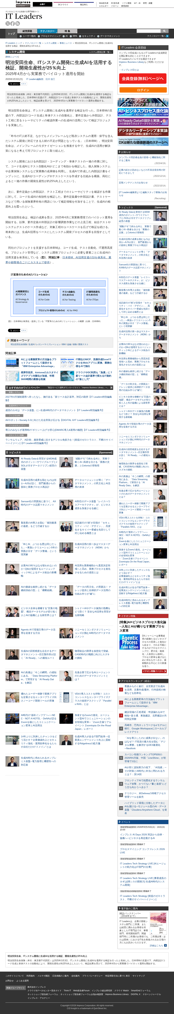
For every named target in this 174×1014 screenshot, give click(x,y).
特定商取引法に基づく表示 (117, 976)
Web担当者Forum (81, 990)
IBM (64, 344)
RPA (75, 36)
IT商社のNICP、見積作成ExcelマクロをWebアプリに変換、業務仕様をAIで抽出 (94, 362)
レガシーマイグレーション (48, 344)
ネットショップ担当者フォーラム (43, 994)
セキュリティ (88, 36)
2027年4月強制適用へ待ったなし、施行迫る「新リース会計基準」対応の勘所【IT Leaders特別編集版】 (58, 398)
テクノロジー (47, 31)
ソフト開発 (126, 3)
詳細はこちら (156, 945)
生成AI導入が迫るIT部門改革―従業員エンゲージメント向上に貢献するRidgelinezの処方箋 (92, 740)
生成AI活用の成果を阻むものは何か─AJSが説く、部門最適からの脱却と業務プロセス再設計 (38, 483)
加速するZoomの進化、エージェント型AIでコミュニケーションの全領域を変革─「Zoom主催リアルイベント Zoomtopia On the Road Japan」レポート (93, 722)
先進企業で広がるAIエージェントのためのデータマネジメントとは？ (92, 675)
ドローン (115, 6)
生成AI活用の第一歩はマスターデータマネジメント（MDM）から (135, 334)
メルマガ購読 (43, 976)
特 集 (67, 31)
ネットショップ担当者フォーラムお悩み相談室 (81, 994)
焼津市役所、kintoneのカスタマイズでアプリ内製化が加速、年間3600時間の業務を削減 (39, 376)
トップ (11, 33)
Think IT (67, 990)
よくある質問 (22, 981)
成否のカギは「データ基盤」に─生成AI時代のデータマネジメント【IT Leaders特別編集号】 (54, 410)
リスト (23, 84)
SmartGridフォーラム (141, 990)
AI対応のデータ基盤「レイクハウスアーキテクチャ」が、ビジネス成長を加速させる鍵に (92, 504)
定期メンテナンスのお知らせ (133, 182)
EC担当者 (115, 3)
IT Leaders (23, 16)
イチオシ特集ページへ (152, 671)
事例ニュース (66, 43)
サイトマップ (139, 976)
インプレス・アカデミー (39, 998)
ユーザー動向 (29, 36)
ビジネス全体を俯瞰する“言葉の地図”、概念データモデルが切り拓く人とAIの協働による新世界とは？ (39, 611)
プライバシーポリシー (92, 976)
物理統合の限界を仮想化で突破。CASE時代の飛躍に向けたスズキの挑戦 (92, 654)
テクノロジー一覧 (33, 43)
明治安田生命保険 (19, 344)
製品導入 (84, 5)
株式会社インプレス (37, 987)
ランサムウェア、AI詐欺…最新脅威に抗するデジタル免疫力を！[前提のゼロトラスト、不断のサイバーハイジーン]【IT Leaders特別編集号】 (59, 441)
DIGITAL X (135, 994)
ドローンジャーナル (152, 994)
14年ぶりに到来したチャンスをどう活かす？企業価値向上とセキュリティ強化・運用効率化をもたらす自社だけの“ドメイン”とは (134, 576)
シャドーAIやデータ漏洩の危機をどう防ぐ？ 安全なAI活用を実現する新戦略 (93, 611)
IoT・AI (137, 3)
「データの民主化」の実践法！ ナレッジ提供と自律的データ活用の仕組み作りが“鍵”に (93, 590)
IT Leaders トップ (13, 43)
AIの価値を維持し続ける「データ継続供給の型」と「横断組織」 (134, 374)
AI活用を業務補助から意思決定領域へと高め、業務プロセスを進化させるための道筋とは (92, 569)
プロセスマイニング (51, 36)
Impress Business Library (131, 62)
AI (67, 36)
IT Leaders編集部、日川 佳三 (40, 79)
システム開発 (50, 43)
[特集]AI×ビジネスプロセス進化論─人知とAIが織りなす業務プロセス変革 (142, 626)
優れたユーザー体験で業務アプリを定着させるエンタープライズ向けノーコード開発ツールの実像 (39, 697)
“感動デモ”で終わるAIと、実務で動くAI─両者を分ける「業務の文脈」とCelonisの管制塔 (92, 462)
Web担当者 (103, 3)
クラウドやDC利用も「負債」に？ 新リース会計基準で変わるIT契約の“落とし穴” (94, 376)
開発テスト (83, 344)
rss (17, 23)
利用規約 (31, 976)
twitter (7, 23)
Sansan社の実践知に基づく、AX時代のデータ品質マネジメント (135, 267)
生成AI (31, 344)
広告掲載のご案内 (60, 976)
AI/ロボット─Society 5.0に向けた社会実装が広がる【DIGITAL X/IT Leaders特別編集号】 (52, 420)
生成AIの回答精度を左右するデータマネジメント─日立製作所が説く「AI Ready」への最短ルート (38, 654)
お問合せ (9, 981)
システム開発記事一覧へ (100, 52)
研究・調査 (147, 3)
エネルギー (103, 6)
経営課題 (27, 31)
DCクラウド (63, 5)
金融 (69, 344)
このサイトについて (14, 976)
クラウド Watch (121, 990)
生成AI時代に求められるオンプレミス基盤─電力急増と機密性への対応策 (38, 761)
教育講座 (125, 6)
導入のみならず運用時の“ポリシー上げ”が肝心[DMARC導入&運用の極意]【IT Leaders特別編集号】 (58, 430)
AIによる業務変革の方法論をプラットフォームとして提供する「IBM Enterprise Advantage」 (39, 362)
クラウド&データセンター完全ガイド (45, 990)
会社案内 (75, 976)
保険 (75, 344)
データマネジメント (110, 36)
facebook (12, 23)
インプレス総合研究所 (102, 990)
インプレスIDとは (130, 70)
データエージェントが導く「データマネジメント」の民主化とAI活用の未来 (92, 483)
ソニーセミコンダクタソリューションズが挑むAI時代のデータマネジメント (92, 633)
